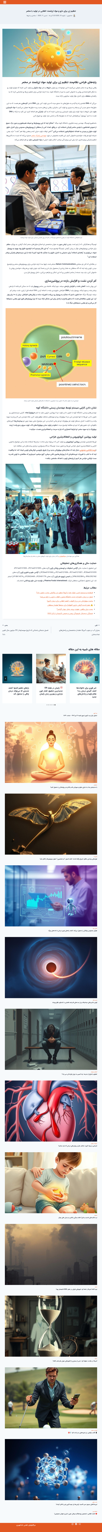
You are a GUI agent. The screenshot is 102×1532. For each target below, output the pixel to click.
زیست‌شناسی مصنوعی (88, 450)
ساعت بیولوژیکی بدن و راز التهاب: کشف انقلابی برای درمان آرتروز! (70, 601)
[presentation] (85, 668)
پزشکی (92, 1143)
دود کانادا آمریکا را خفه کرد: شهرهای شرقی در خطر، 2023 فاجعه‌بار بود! (76, 1289)
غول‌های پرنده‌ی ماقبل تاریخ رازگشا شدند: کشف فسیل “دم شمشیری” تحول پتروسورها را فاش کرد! (68, 859)
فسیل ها (95, 856)
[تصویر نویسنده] (74, 15)
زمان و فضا (95, 1000)
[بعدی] (5, 678)
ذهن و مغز (95, 928)
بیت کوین (95, 713)
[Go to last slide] (96, 678)
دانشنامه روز (95, 1511)
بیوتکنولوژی (62, 556)
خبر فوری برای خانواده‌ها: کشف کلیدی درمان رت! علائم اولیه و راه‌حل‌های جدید (86, 692)
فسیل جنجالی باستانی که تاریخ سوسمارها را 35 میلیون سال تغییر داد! (25, 630)
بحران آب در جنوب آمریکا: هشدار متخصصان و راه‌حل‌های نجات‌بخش (79, 630)
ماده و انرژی (95, 1502)
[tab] (54, 704)
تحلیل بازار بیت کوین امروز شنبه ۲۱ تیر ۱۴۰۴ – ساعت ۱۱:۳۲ (80, 715)
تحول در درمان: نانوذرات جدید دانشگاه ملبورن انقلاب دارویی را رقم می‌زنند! (66, 596)
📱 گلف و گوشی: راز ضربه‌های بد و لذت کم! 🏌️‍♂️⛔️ (82, 1433)
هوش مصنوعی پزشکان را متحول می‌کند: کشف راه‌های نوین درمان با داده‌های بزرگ (72, 931)
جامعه (96, 1287)
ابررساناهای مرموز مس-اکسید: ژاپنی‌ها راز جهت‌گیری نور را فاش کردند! (76, 1504)
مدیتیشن (95, 785)
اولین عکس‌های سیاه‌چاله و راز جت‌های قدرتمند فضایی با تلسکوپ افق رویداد (74, 1002)
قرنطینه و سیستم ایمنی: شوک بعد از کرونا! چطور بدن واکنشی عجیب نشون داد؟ (64, 592)
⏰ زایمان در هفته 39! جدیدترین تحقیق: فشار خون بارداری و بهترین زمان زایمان (51, 690)
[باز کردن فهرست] (4, 2)
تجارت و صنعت (94, 1430)
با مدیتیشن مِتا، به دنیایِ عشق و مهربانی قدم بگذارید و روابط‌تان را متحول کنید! (73, 787)
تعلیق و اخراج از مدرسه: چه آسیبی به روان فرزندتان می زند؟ (79, 1074)
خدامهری (69, 16)
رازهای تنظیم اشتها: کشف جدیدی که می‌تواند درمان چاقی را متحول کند (18, 690)
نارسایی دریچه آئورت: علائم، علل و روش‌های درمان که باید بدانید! (77, 1146)
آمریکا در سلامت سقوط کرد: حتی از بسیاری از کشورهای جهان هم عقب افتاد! (75, 1361)
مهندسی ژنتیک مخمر (38, 135)
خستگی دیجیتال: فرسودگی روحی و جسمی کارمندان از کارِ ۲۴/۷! (70, 613)
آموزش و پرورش (94, 1072)
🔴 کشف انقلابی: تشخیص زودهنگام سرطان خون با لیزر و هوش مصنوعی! (75, 1514)
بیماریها (95, 1143)
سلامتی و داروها (31, 16)
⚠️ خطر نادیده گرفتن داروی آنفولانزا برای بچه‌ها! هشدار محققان (70, 605)
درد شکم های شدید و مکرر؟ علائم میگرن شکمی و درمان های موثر (78, 1218)
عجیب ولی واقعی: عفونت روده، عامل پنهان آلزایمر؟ (75, 609)
